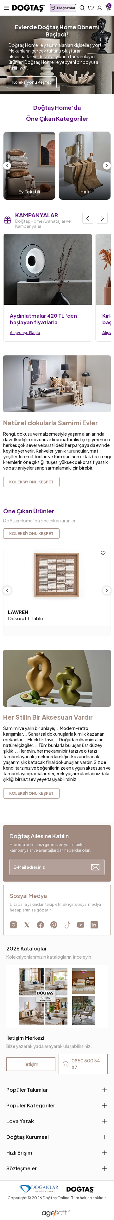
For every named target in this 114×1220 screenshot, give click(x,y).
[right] (107, 165)
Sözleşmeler (21, 1168)
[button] (87, 218)
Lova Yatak (20, 1121)
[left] (7, 165)
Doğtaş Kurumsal (27, 1137)
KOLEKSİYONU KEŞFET (31, 533)
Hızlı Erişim (19, 1152)
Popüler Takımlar (27, 1089)
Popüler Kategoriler (30, 1105)
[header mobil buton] (28, 7)
